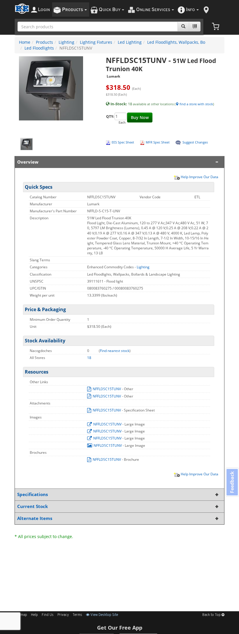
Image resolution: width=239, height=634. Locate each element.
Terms (77, 615)
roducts (73, 9)
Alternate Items (34, 518)
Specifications (32, 494)
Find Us (48, 615)
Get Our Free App (119, 627)
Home (24, 42)
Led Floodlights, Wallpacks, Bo (176, 42)
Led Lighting (130, 42)
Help (34, 615)
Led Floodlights (39, 48)
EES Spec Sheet (123, 142)
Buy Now (140, 117)
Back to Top (212, 615)
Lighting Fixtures (96, 42)
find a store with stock (196, 104)
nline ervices (153, 9)
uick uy (110, 9)
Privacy (63, 615)
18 (89, 357)
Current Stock (32, 506)
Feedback (232, 482)
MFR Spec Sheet (158, 142)
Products (44, 42)
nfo (190, 9)
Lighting (66, 42)
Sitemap (21, 615)
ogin (44, 9)
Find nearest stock (114, 350)
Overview (27, 162)
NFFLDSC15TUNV (107, 388)
